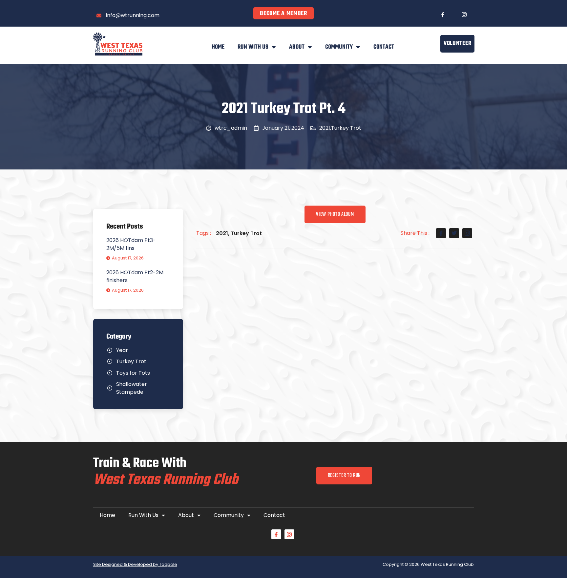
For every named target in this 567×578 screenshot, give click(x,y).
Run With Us (253, 47)
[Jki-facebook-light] (443, 14)
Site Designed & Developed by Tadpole (135, 564)
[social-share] (441, 233)
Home (218, 47)
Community (339, 47)
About (296, 47)
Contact (383, 47)
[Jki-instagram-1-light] (464, 14)
